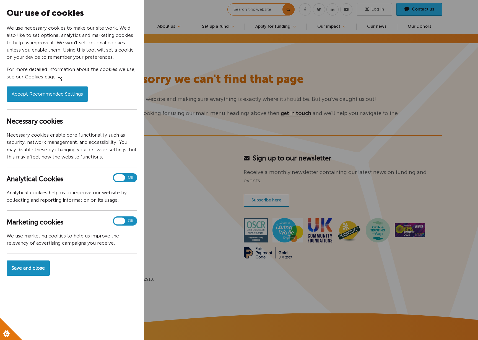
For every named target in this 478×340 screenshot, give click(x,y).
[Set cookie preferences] (11, 329)
